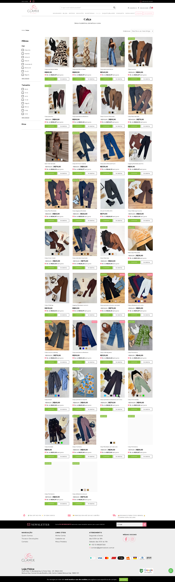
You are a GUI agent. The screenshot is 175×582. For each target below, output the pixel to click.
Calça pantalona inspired (79, 399)
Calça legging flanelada (79, 211)
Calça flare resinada (133, 116)
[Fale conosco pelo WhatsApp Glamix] (171, 570)
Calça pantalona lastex (51, 69)
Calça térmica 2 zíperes (79, 163)
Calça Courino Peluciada (107, 116)
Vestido (72, 13)
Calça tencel (48, 399)
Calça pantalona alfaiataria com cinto (111, 399)
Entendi (123, 579)
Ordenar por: (127, 31)
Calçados (148, 13)
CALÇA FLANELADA (106, 211)
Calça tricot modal (50, 258)
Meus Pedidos (61, 542)
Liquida (139, 13)
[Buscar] (114, 7)
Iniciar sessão (144, 8)
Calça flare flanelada (50, 211)
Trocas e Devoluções (30, 539)
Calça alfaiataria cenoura (79, 494)
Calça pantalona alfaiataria (80, 116)
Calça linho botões (133, 399)
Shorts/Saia (89, 13)
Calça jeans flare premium (107, 163)
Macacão (80, 13)
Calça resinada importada (79, 258)
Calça (98, 13)
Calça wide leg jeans (106, 352)
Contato (25, 542)
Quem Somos (27, 536)
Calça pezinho (49, 116)
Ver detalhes (63, 79)
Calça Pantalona (133, 352)
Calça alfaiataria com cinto (136, 305)
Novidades (57, 13)
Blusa (65, 13)
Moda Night (130, 13)
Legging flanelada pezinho (135, 163)
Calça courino (132, 69)
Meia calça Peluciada (134, 252)
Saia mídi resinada (50, 163)
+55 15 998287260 (98, 545)
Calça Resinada (104, 258)
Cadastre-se (133, 8)
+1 (115, 112)
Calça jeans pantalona (106, 69)
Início (23, 30)
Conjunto (120, 13)
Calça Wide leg (49, 305)
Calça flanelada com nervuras (108, 447)
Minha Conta (60, 536)
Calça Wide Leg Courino (135, 211)
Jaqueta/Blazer (108, 13)
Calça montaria (77, 447)
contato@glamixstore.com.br (102, 548)
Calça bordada (49, 447)
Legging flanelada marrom (80, 305)
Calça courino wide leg (51, 352)
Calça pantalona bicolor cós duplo (110, 305)
